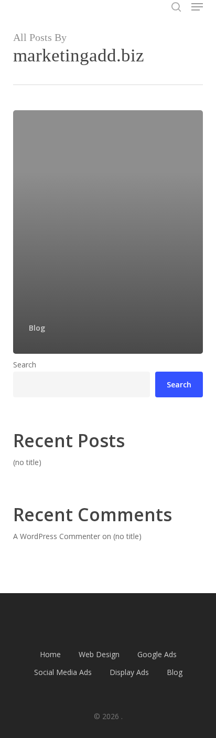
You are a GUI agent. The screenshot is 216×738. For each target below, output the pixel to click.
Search (24, 365)
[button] (197, 7)
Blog (37, 328)
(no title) (27, 462)
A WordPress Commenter (56, 536)
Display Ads (129, 672)
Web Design (99, 654)
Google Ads (157, 654)
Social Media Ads (63, 672)
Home (50, 654)
